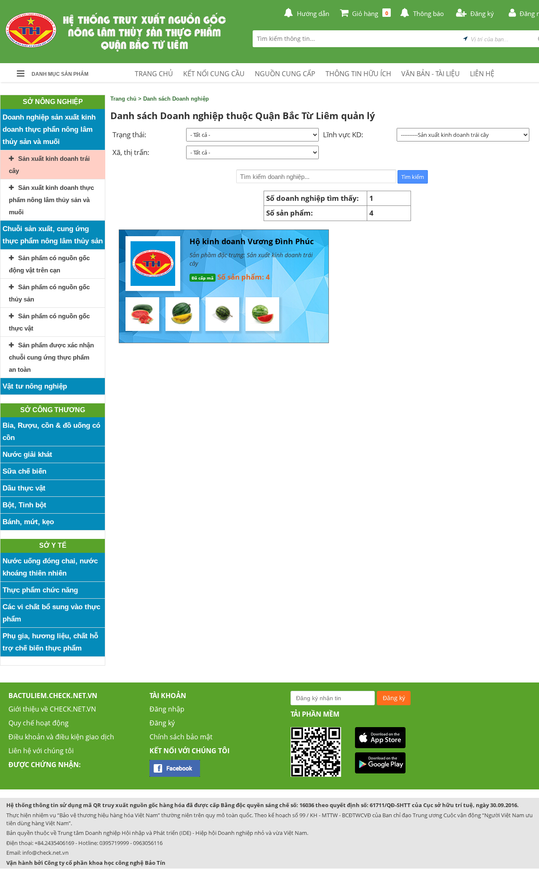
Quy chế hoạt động (38, 723)
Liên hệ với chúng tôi (41, 750)
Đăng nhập (166, 709)
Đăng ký (162, 723)
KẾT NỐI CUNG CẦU (214, 73)
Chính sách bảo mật (181, 736)
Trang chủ (123, 99)
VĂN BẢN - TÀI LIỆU (430, 73)
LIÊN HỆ (482, 73)
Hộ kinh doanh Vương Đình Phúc (251, 241)
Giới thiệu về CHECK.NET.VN (52, 709)
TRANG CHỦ (154, 73)
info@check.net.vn (45, 852)
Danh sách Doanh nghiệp (176, 99)
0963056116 (148, 843)
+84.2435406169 (54, 843)
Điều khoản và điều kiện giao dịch (61, 736)
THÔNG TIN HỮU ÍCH (358, 73)
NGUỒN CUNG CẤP (285, 73)
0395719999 (114, 843)
